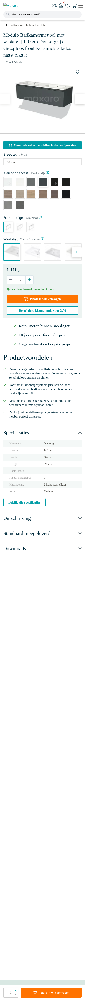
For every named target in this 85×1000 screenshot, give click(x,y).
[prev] (5, 99)
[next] (80, 99)
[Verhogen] (29, 280)
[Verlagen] (11, 280)
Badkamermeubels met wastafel (27, 25)
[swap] (77, 72)
